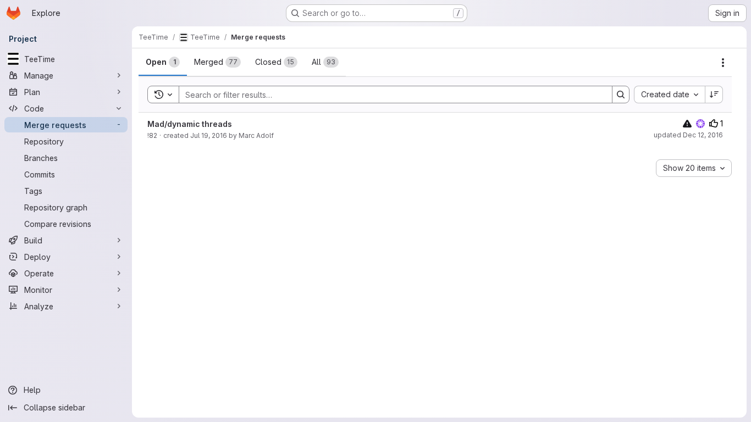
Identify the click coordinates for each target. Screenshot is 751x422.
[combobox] (669, 94)
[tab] (163, 62)
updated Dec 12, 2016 (688, 135)
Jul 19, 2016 (208, 135)
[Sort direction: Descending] (714, 94)
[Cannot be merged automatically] (687, 123)
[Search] (620, 94)
